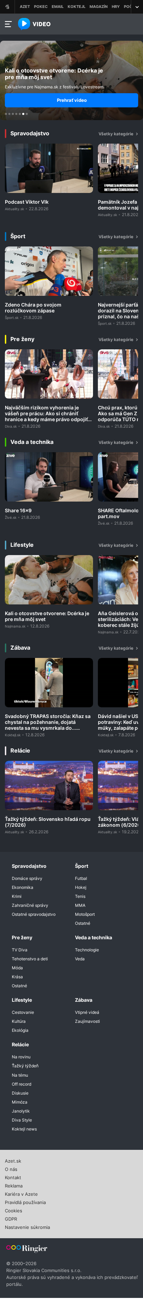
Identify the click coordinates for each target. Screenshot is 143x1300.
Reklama (14, 1185)
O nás (11, 1168)
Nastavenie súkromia (27, 1226)
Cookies (13, 1210)
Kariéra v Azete (21, 1193)
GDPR (11, 1218)
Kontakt (13, 1177)
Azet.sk (13, 1160)
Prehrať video (72, 100)
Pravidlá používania (25, 1202)
